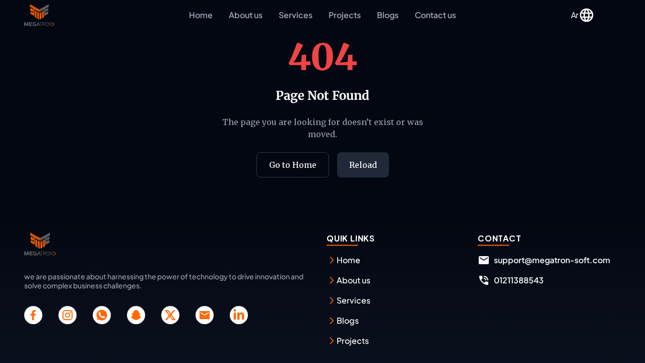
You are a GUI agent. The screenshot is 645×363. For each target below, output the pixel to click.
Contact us (435, 15)
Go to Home (292, 165)
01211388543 (519, 280)
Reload (363, 165)
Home (201, 15)
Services (295, 15)
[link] (33, 315)
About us (246, 15)
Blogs (388, 15)
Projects (345, 15)
